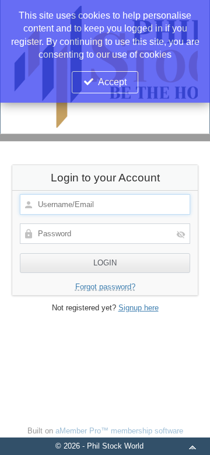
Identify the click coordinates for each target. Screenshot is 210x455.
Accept (112, 82)
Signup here (138, 307)
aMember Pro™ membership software (119, 430)
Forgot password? (105, 286)
